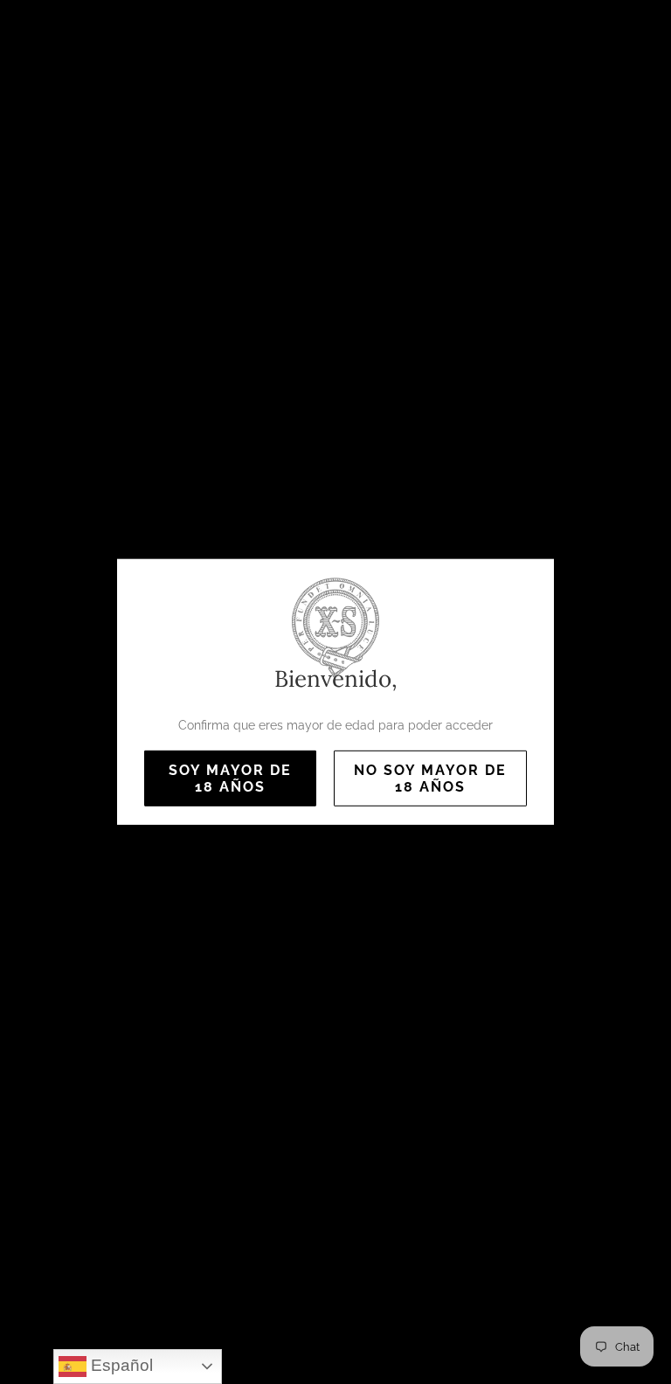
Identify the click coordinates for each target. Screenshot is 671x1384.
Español (119, 1365)
